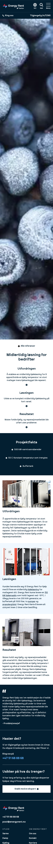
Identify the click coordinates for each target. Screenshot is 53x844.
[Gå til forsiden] (13, 6)
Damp (5, 838)
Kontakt (32, 838)
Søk (41, 8)
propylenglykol (9, 604)
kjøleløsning (33, 590)
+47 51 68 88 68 (13, 758)
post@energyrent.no (14, 822)
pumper (31, 601)
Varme (5, 834)
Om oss (32, 834)
